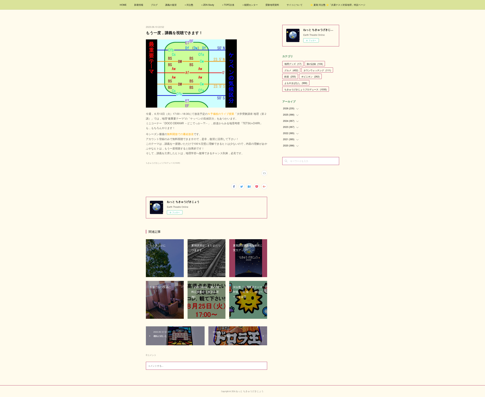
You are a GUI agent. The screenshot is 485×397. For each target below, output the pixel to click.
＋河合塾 (188, 4)
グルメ (291, 70)
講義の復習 (171, 4)
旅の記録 (315, 63)
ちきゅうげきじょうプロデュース (305, 89)
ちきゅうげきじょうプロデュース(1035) (163, 163)
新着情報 (138, 4)
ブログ (154, 4)
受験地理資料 (272, 4)
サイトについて (295, 4)
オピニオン (310, 76)
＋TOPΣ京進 (228, 4)
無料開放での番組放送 (180, 134)
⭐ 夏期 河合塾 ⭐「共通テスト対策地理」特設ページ (337, 4)
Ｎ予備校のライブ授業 (221, 114)
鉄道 (290, 76)
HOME (123, 4)
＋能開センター (250, 4)
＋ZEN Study (207, 4)
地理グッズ (292, 63)
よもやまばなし (295, 82)
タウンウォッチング (317, 70)
